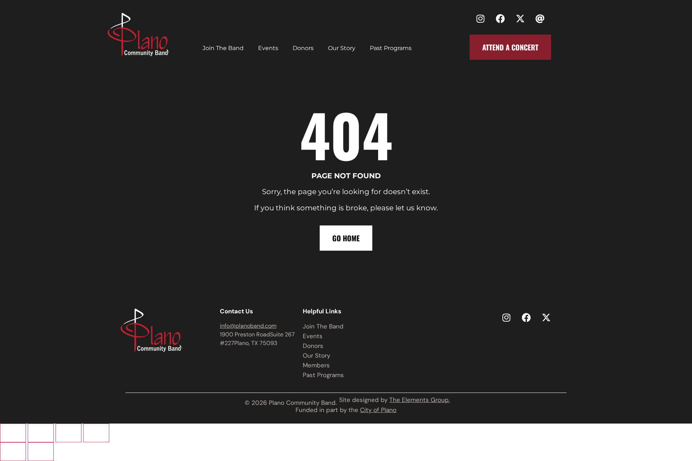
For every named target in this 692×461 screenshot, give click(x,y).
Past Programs (391, 48)
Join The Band (223, 48)
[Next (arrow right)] (41, 451)
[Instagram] (480, 18)
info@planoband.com (248, 326)
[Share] (68, 433)
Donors (303, 48)
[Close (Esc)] (96, 433)
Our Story (341, 48)
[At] (540, 18)
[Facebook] (500, 18)
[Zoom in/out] (13, 433)
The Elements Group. (419, 400)
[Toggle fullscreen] (41, 433)
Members (316, 365)
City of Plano (378, 410)
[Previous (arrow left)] (13, 451)
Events (268, 48)
